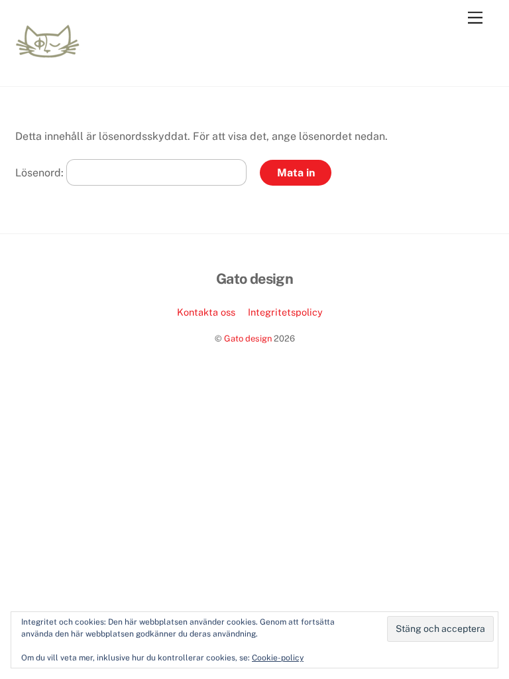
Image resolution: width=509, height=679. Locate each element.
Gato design (248, 338)
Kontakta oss (206, 312)
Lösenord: (40, 172)
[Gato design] (47, 51)
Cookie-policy (278, 657)
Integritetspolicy (285, 312)
